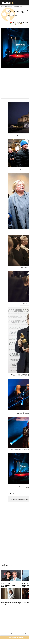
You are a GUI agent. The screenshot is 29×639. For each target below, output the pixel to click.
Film (6, 6)
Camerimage (10, 6)
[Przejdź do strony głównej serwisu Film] (12, 3)
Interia (2, 6)
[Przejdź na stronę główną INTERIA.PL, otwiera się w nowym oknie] (6, 3)
